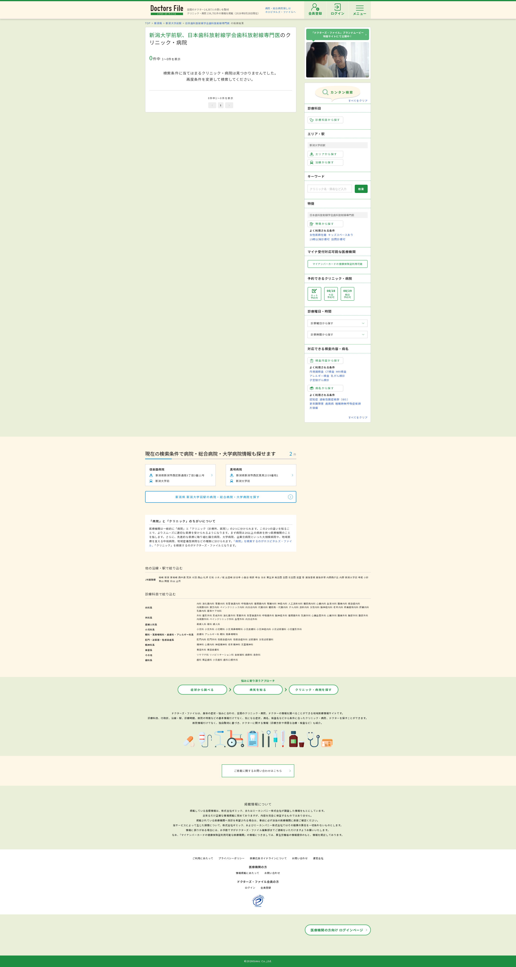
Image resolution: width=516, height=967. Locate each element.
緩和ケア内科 (214, 610)
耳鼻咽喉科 (232, 634)
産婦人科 (201, 624)
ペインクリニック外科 (222, 619)
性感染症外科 (240, 639)
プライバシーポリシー (231, 858)
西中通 (182, 577)
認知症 (314, 399)
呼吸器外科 (268, 615)
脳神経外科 (281, 615)
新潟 (166, 577)
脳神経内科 (326, 607)
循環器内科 (260, 603)
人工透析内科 (295, 603)
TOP (148, 23)
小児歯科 (218, 659)
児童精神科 (247, 644)
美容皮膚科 (213, 649)
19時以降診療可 (320, 239)
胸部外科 (353, 615)
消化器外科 (229, 615)
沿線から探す (324, 162)
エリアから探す (326, 154)
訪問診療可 (338, 239)
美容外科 (201, 649)
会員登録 (266, 887)
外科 (199, 615)
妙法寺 (237, 577)
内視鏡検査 (317, 371)
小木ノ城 (220, 577)
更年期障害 (317, 403)
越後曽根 (310, 577)
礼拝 (205, 577)
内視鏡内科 (203, 607)
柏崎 (161, 577)
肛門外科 (212, 639)
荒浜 (188, 577)
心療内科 (209, 644)
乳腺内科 (201, 610)
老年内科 (338, 607)
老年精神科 (234, 644)
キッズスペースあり (340, 235)
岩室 (298, 577)
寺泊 (257, 577)
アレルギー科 (212, 634)
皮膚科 (200, 634)
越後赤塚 (321, 577)
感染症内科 (354, 603)
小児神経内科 (264, 629)
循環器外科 (294, 615)
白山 (172, 580)
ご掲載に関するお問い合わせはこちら (258, 771)
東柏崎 (173, 577)
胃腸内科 (220, 603)
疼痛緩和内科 (351, 607)
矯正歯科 (207, 659)
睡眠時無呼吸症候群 (348, 403)
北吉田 (292, 577)
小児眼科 (220, 629)
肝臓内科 (364, 607)
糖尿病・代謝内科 (278, 607)
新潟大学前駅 (173, 23)
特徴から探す (324, 224)
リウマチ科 (203, 654)
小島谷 (245, 577)
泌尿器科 (253, 639)
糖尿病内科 (310, 603)
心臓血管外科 (319, 615)
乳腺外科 (306, 615)
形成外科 (218, 615)
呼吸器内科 (247, 603)
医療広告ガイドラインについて (268, 858)
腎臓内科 (272, 603)
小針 (366, 577)
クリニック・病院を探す (313, 690)
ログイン (250, 887)
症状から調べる (202, 690)
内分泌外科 (251, 619)
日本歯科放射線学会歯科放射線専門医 (207, 23)
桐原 (252, 577)
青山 (161, 580)
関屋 (166, 580)
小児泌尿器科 (279, 629)
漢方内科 (214, 607)
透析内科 (304, 607)
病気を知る (258, 690)
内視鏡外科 (203, 619)
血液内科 (332, 603)
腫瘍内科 (342, 603)
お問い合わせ (300, 858)
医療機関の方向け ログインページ (337, 930)
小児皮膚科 (250, 629)
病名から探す (324, 388)
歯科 (199, 659)
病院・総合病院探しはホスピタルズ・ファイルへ (280, 9)
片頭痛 (314, 408)
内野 (341, 577)
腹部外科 (363, 615)
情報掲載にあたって (247, 873)
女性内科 (315, 607)
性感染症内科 (225, 639)
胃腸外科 (241, 615)
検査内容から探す (327, 360)
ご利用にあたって (202, 858)
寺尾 (360, 577)
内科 (199, 603)
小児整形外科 (294, 629)
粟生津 (270, 577)
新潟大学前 (351, 577)
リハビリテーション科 (222, 654)
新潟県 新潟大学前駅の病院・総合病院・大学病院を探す (218, 497)
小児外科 (209, 629)
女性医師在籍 (318, 235)
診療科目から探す (327, 120)
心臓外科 (332, 615)
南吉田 (278, 577)
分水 (263, 577)
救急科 (257, 654)
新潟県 (158, 23)
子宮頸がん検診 (319, 380)
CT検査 (329, 371)
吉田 (285, 577)
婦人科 (216, 624)
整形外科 (207, 615)
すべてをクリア (358, 101)
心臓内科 (321, 603)
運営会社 (318, 858)
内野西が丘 (333, 577)
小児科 (200, 629)
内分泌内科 (251, 607)
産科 (209, 624)
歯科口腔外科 (230, 659)
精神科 (200, 644)
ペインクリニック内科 (232, 607)
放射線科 (239, 654)
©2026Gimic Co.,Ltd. (258, 961)
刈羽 (194, 577)
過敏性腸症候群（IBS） (335, 399)
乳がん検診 (338, 376)
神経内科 (282, 603)
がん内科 (294, 607)
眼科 (222, 634)
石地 (211, 577)
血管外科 (239, 619)
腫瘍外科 (342, 615)
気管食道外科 (254, 615)
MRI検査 (341, 371)
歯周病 (329, 403)
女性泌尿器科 (266, 639)
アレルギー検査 (319, 376)
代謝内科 (263, 607)
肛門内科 (201, 639)
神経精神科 (221, 644)
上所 (178, 580)
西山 (200, 577)
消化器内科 (208, 603)
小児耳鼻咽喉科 (234, 629)
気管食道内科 (233, 603)
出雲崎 (229, 577)
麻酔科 (249, 654)
